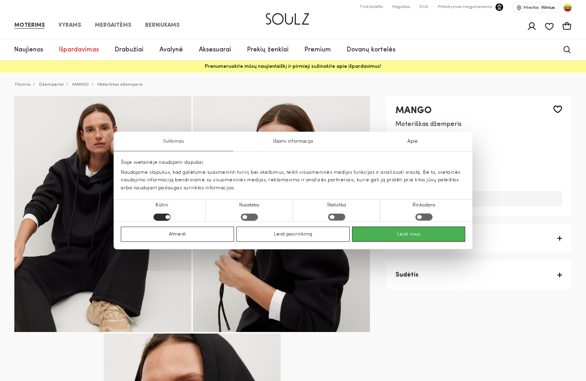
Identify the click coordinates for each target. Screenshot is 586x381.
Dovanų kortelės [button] (371, 50)
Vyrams (70, 25)
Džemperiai (51, 84)
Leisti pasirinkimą (293, 234)
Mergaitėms (113, 25)
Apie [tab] (412, 141)
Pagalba (401, 7)
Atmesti (177, 234)
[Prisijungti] (532, 26)
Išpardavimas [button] (79, 50)
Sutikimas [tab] (173, 141)
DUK (423, 7)
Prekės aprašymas (423, 238)
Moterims (29, 25)
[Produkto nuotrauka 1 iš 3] (102, 214)
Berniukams (162, 25)
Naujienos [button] (28, 50)
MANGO (80, 84)
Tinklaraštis (371, 7)
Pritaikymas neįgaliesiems (465, 7)
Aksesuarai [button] (215, 50)
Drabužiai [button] (129, 50)
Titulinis (22, 84)
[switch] (249, 216)
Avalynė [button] (171, 50)
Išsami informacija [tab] (293, 141)
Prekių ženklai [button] (268, 50)
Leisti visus (408, 234)
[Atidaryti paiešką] (567, 49)
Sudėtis (407, 275)
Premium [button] (318, 50)
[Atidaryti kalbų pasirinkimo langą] (568, 8)
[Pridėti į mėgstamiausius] (557, 109)
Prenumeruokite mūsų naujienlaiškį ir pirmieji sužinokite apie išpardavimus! (293, 66)
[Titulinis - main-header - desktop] (293, 15)
